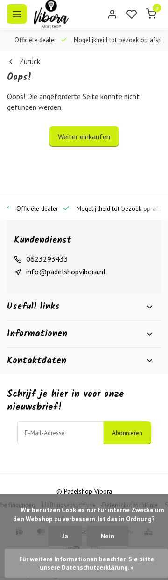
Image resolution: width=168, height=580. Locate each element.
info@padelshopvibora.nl (65, 271)
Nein (107, 536)
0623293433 (47, 259)
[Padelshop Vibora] (51, 14)
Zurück (29, 61)
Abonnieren (127, 433)
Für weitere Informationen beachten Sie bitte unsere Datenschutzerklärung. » (87, 563)
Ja (65, 536)
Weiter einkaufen (84, 136)
